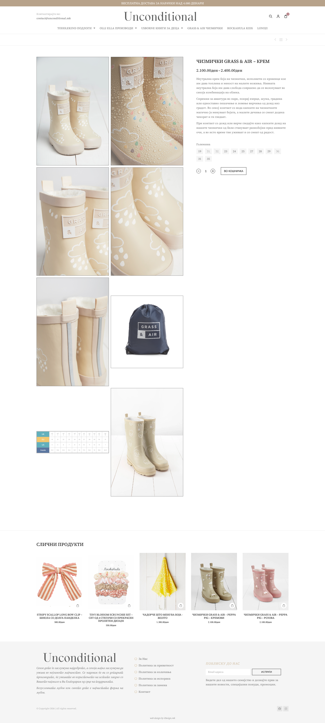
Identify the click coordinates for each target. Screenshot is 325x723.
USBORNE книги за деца (160, 28)
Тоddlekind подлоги (74, 28)
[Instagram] (286, 708)
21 (208, 151)
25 (243, 151)
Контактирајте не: (48, 14)
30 (277, 151)
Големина (203, 144)
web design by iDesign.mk (162, 718)
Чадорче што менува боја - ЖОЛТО (163, 616)
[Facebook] (279, 708)
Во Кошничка (233, 171)
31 (199, 159)
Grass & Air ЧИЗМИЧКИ (205, 28)
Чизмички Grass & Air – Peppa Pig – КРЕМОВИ (214, 616)
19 (199, 151)
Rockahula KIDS (240, 28)
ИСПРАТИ (266, 672)
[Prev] (276, 40)
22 (217, 151)
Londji (262, 28)
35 (208, 159)
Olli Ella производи (116, 28)
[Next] (286, 40)
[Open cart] (286, 16)
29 (268, 151)
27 (251, 151)
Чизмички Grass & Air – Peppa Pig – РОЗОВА (265, 616)
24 (234, 151)
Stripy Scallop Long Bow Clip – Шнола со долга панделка (59, 616)
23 (225, 151)
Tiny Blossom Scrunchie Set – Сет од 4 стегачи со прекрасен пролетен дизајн (111, 618)
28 (260, 151)
